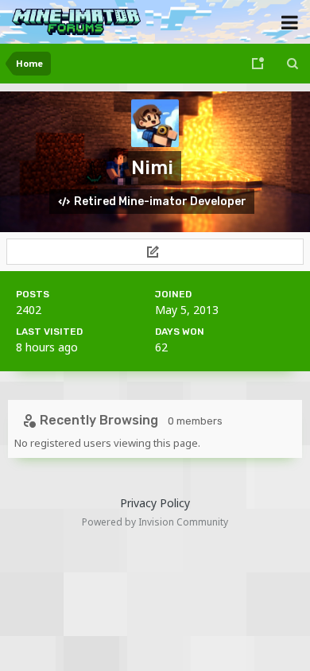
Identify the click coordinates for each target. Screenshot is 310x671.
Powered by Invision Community (155, 522)
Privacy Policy (155, 502)
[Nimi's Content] (155, 252)
